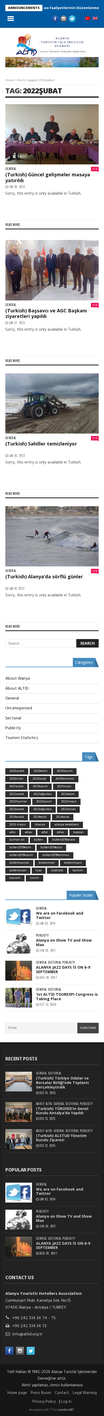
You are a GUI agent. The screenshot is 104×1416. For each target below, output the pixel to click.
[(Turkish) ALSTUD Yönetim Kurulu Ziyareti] (18, 1139)
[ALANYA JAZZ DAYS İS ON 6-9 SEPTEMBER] (18, 971)
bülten (38, 839)
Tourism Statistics (21, 738)
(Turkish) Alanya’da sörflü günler (44, 576)
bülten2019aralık (63, 839)
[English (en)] (95, 18)
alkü (12, 832)
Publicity (13, 728)
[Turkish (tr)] (87, 18)
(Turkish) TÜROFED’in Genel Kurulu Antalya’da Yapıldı (62, 1111)
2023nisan (68, 809)
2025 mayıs (17, 824)
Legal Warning (85, 1393)
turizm (34, 878)
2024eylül (40, 817)
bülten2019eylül (51, 847)
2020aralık (16, 771)
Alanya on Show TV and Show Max (64, 942)
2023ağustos (42, 809)
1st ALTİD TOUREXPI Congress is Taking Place (67, 996)
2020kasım (65, 771)
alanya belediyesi (66, 824)
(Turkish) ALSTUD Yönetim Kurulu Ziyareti (61, 1138)
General (10, 169)
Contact (62, 1393)
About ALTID (17, 688)
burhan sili (17, 839)
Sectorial (13, 718)
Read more (12, 224)
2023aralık (16, 809)
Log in (66, 1401)
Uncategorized (18, 708)
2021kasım (40, 786)
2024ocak (62, 817)
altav (28, 832)
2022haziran (18, 801)
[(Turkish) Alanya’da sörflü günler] (52, 536)
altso (60, 832)
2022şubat (42, 90)
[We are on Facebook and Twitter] (18, 916)
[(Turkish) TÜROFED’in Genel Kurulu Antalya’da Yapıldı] (18, 1112)
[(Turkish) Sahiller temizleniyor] (52, 403)
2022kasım (44, 801)
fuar (39, 870)
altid (44, 832)
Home (9, 80)
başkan (78, 832)
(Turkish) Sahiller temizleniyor (41, 443)
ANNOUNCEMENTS (24, 8)
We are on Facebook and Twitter (59, 915)
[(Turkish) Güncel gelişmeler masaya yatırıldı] (52, 134)
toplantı (15, 878)
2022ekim (68, 794)
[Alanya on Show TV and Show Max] (18, 944)
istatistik (57, 870)
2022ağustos (42, 794)
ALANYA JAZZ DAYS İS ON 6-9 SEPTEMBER (63, 969)
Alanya (40, 824)
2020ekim (40, 771)
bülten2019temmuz (55, 855)
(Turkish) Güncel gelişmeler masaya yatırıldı (47, 177)
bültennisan (17, 870)
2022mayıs (69, 801)
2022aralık (16, 794)
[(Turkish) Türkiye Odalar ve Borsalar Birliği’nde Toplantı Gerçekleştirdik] (18, 1081)
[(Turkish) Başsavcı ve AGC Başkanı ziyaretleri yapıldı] (52, 270)
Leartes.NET (66, 1410)
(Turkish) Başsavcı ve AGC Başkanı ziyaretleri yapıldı (46, 313)
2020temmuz (64, 778)
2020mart (16, 778)
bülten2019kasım (21, 855)
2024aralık (16, 817)
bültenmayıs (73, 863)
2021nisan (64, 786)
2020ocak (39, 778)
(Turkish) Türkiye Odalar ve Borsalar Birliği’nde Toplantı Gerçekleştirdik (62, 1083)
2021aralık (16, 786)
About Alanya (17, 678)
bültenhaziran (19, 863)
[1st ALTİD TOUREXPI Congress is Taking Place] (18, 998)
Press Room (41, 1393)
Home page (17, 1393)
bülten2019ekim (20, 847)
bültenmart (47, 863)
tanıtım (78, 870)
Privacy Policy (44, 1401)
